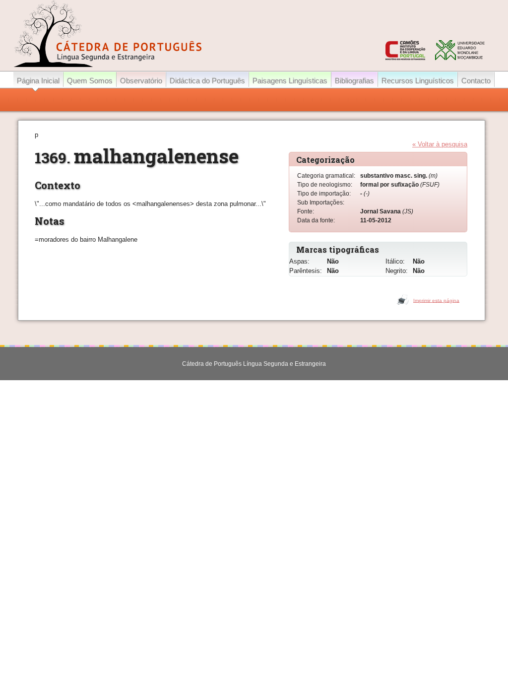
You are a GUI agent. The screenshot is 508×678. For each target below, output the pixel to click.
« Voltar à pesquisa (439, 144)
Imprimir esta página (436, 300)
